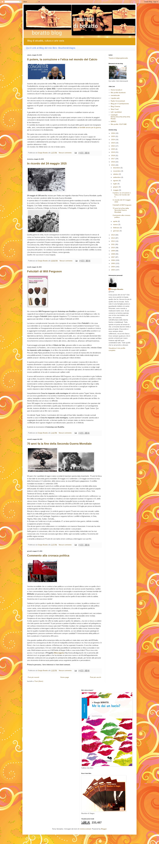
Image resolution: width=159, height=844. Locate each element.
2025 (113, 136)
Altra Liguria (59, 653)
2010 (113, 247)
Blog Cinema (115, 106)
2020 (113, 149)
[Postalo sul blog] (82, 153)
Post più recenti (33, 677)
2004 (113, 267)
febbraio (116, 228)
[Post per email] (75, 153)
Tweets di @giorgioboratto (118, 58)
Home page (64, 677)
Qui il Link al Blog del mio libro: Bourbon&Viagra (50, 48)
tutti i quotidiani (116, 112)
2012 (113, 241)
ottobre (116, 174)
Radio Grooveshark (118, 101)
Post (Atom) (38, 681)
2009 (113, 251)
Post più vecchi (95, 677)
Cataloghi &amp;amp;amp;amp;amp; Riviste (120, 117)
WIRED (113, 121)
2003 (113, 270)
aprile (115, 221)
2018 (113, 155)
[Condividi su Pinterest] (88, 153)
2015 (113, 165)
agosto (116, 180)
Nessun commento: (65, 153)
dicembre (116, 168)
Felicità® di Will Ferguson (44, 271)
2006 (113, 260)
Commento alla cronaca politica (48, 555)
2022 (113, 146)
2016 (113, 162)
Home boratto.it (116, 90)
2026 (113, 133)
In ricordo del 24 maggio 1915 (47, 163)
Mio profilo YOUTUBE (119, 124)
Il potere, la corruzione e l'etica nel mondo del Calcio (62, 59)
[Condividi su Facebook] (86, 153)
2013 (113, 238)
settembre (117, 177)
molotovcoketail (85, 829)
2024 (113, 139)
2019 (113, 152)
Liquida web (115, 98)
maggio (116, 190)
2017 (113, 159)
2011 (113, 244)
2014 (113, 235)
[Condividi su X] (84, 153)
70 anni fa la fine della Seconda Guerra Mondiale (59, 443)
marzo (115, 224)
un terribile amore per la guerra (89, 127)
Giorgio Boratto (117, 289)
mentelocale (115, 95)
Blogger (104, 829)
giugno (116, 187)
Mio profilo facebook (118, 92)
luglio (115, 184)
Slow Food (114, 109)
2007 (113, 257)
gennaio (116, 231)
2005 (113, 263)
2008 (113, 254)
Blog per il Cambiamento (120, 104)
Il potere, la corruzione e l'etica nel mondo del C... (122, 195)
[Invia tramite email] (79, 153)
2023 (113, 143)
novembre (117, 171)
